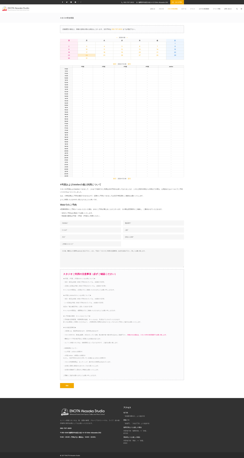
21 (157, 52)
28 (157, 55)
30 (69, 58)
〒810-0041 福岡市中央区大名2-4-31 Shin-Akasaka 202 (80, 433)
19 (122, 52)
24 (87, 55)
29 (175, 55)
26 (122, 55)
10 (86, 49)
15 (175, 49)
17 (86, 52)
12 (122, 49)
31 (86, 58)
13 (139, 49)
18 (104, 52)
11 (104, 49)
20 (140, 52)
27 (140, 55)
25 (104, 55)
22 (175, 52)
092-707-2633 (117, 29)
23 (69, 55)
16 (69, 52)
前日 (114, 64)
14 (157, 49)
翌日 (129, 64)
